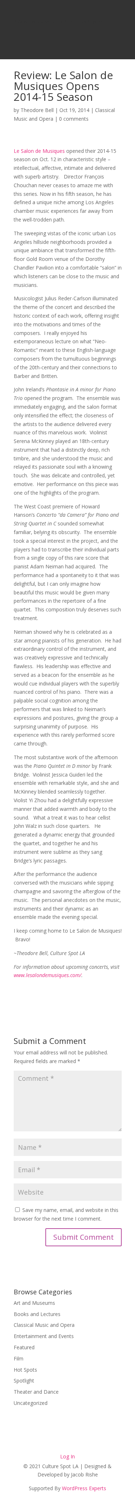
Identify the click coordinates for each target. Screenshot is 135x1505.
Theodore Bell (37, 110)
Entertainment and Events (44, 1336)
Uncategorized (31, 1402)
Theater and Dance (36, 1391)
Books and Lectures (37, 1314)
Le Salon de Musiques (39, 150)
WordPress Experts (84, 1488)
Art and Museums (34, 1302)
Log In (67, 1456)
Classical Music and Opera (44, 1324)
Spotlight (24, 1380)
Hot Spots (25, 1369)
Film (18, 1358)
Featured (24, 1347)
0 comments (74, 118)
